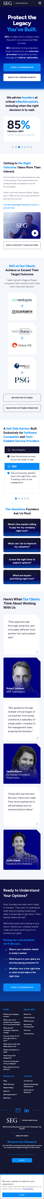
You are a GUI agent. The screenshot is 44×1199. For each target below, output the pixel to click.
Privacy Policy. (28, 1189)
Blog (5, 1081)
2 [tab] (16, 147)
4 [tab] (22, 147)
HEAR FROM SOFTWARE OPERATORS (22, 408)
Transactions (29, 1034)
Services (27, 1030)
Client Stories (29, 1018)
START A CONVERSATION (22, 67)
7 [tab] (31, 147)
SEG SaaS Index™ (10, 1095)
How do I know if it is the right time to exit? (11, 1038)
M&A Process (29, 1021)
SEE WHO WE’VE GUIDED (22, 398)
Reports (6, 1091)
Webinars (7, 1098)
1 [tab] (13, 147)
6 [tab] (28, 147)
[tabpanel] (22, 469)
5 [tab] (25, 147)
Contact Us (28, 1081)
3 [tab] (19, 147)
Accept (22, 1195)
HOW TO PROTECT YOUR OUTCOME (22, 245)
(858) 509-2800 (22, 1136)
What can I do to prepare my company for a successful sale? (11, 1022)
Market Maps (8, 1088)
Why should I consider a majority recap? (10, 1030)
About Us (27, 1014)
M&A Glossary (8, 1084)
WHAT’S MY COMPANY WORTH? (22, 77)
